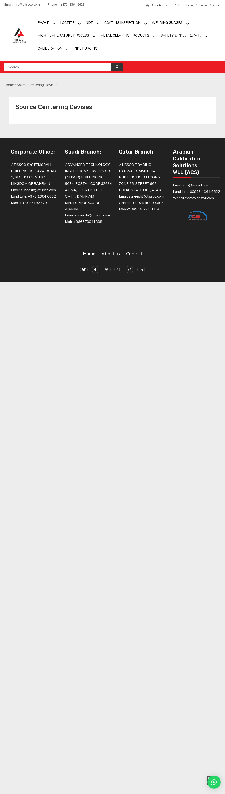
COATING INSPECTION (122, 22)
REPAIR (194, 35)
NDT (89, 22)
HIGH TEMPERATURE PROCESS (63, 35)
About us (201, 5)
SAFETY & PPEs (173, 35)
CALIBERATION (50, 48)
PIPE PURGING (85, 48)
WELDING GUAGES (167, 22)
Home (189, 5)
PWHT (43, 22)
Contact (215, 5)
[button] (214, 782)
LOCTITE (67, 22)
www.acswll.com (200, 198)
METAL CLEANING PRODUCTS (124, 35)
